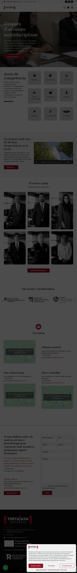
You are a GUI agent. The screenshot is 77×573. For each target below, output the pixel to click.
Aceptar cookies (36, 565)
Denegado (51, 565)
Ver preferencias (67, 565)
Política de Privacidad (53, 569)
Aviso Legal (63, 569)
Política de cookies (41, 569)
